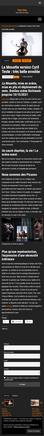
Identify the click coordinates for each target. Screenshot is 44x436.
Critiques (16, 60)
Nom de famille (9, 352)
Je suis (6, 369)
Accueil (4, 26)
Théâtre (15, 396)
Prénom (6, 344)
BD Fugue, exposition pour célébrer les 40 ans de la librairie (37, 413)
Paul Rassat (27, 77)
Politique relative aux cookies (22, 427)
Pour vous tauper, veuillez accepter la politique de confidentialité (21, 379)
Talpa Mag (22, 10)
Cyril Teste (5, 99)
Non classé (12, 26)
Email (5, 361)
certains (9, 306)
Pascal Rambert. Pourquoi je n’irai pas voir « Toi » (6, 413)
